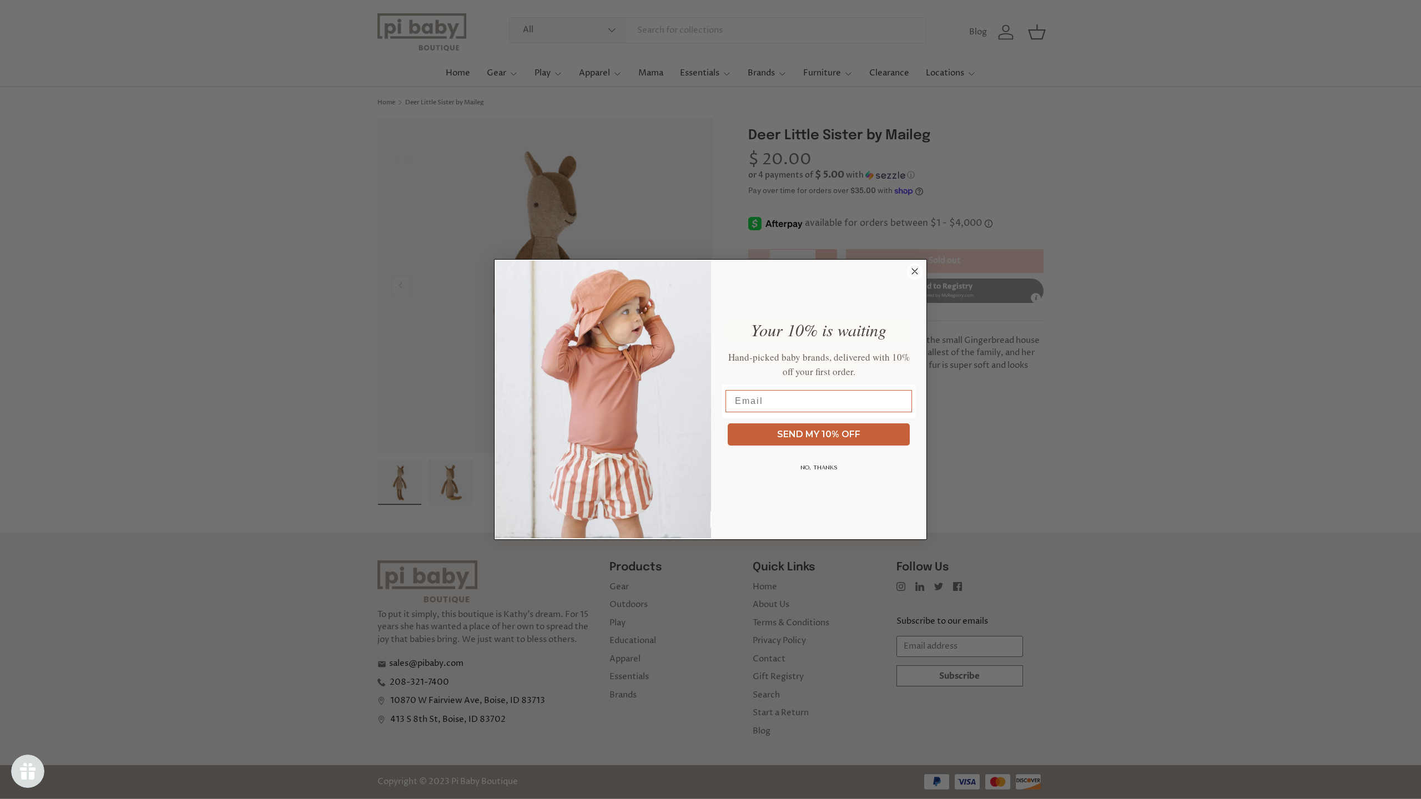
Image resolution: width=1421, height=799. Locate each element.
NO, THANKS (819, 467)
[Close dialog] (914, 271)
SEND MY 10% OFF (818, 434)
